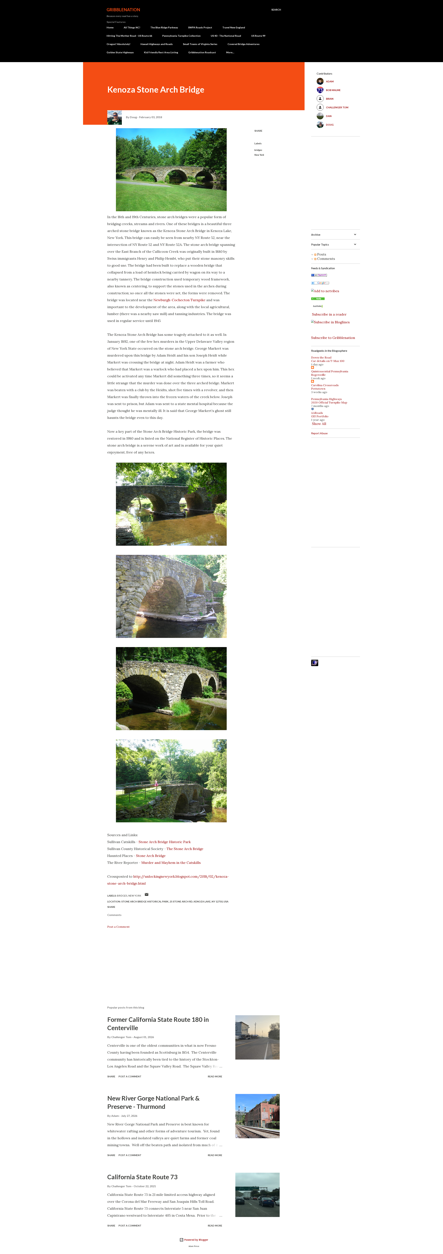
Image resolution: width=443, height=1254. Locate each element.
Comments (325, 258)
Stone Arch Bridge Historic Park (165, 842)
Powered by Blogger (196, 1239)
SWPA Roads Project (200, 27)
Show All (319, 423)
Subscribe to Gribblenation (333, 337)
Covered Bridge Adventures (244, 44)
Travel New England (233, 27)
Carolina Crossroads (325, 385)
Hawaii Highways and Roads (157, 44)
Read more (215, 1076)
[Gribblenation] (318, 299)
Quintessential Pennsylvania (329, 371)
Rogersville (318, 374)
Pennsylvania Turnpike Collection (181, 35)
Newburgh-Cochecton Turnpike (179, 300)
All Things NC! (132, 27)
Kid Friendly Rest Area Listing (161, 52)
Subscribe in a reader (329, 314)
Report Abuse (319, 433)
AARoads (317, 413)
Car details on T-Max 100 (327, 361)
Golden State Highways (120, 52)
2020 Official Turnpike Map (329, 402)
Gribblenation (123, 9)
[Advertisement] (165, 962)
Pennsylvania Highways (326, 399)
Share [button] (258, 130)
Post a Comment (118, 926)
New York (259, 154)
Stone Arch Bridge (151, 855)
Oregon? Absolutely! (118, 44)
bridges (258, 149)
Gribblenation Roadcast (202, 52)
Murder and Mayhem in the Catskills (171, 862)
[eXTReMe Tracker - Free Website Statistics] (314, 665)
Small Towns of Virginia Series (200, 44)
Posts (321, 254)
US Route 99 (258, 35)
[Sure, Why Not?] (319, 275)
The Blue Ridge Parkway (164, 27)
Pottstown (318, 388)
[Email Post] (146, 895)
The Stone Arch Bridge (185, 849)
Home (110, 27)
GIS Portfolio (319, 416)
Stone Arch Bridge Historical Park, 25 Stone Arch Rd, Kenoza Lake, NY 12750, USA (174, 901)
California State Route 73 (142, 1177)
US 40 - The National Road (226, 35)
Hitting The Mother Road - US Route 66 (129, 35)
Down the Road (321, 357)
